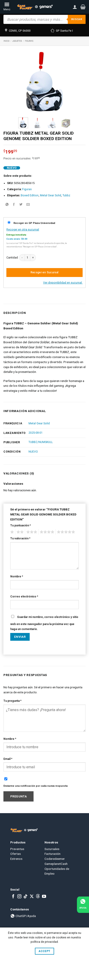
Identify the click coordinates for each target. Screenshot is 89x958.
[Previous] (25, 81)
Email (7, 759)
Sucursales (51, 849)
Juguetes (17, 41)
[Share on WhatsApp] (7, 204)
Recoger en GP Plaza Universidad (34, 223)
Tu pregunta (12, 700)
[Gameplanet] (35, 7)
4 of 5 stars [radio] (46, 532)
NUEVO (33, 451)
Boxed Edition (30, 195)
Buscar (76, 19)
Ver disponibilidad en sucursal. (63, 282)
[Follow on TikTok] (26, 896)
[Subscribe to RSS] (38, 896)
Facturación (52, 854)
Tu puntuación (20, 525)
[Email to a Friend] (28, 204)
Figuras (29, 41)
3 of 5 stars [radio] (31, 532)
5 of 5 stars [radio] (65, 532)
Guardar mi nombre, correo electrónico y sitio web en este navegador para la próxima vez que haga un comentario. (44, 623)
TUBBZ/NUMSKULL (41, 442)
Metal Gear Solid (50, 195)
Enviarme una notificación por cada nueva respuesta (35, 785)
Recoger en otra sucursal (22, 229)
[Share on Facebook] (14, 204)
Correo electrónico (24, 596)
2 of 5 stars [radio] (19, 532)
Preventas (17, 849)
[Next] (64, 81)
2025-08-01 (36, 432)
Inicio (6, 41)
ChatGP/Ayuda (25, 916)
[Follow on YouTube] (44, 896)
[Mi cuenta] (75, 7)
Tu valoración (20, 538)
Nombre (16, 576)
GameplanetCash (56, 864)
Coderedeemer (54, 859)
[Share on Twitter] (21, 204)
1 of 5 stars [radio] (11, 532)
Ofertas (15, 854)
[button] (83, 7)
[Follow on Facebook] (13, 896)
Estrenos (16, 859)
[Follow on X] (32, 896)
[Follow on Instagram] (19, 896)
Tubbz (66, 195)
